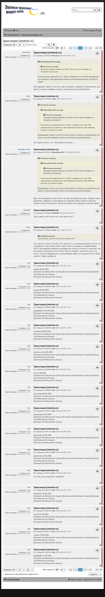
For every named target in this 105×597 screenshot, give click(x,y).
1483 (28, 266)
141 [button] (97, 48)
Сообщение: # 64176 (42, 511)
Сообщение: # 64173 (42, 473)
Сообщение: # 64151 (42, 152)
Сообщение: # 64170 (42, 411)
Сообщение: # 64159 (42, 213)
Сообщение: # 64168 (42, 369)
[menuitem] (16, 30)
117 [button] (85, 48)
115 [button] (75, 48)
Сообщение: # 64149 (42, 99)
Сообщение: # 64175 (42, 490)
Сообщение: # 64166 (42, 328)
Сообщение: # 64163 (42, 286)
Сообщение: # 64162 (42, 266)
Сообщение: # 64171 (42, 431)
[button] (57, 48)
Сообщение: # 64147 (42, 56)
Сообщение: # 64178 (42, 552)
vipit (28, 263)
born (28, 470)
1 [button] (64, 48)
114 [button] (70, 48)
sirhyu (28, 96)
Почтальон (26, 52)
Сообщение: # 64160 (42, 230)
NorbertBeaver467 (24, 149)
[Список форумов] (25, 10)
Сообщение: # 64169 (42, 390)
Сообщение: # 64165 (42, 307)
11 (29, 213)
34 (29, 152)
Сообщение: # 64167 (42, 348)
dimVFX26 (26, 210)
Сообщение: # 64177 (42, 531)
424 (29, 473)
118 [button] (90, 48)
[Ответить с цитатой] (97, 53)
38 (29, 55)
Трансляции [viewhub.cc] (18, 40)
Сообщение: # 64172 (42, 452)
